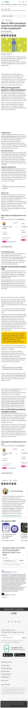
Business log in (5, 677)
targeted (15, 480)
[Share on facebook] (2, 36)
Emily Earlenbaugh (6, 31)
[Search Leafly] (20, 2)
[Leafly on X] (12, 622)
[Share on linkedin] (7, 36)
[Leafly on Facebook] (9, 621)
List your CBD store (6, 668)
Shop (2, 4)
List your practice (6, 674)
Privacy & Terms (5, 684)
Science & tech (9, 20)
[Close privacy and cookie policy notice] (26, 702)
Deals (20, 4)
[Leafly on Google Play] (19, 655)
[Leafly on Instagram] (15, 622)
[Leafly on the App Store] (8, 655)
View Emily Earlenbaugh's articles (11, 515)
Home (2, 9)
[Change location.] (23, 2)
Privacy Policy (17, 564)
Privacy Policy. (16, 642)
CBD (9, 9)
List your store (5, 665)
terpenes (20, 375)
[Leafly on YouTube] (19, 622)
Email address (5, 557)
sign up (21, 560)
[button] (15, 36)
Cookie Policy (15, 704)
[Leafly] (6, 2)
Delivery (15, 4)
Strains (24, 4)
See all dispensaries (6, 246)
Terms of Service (9, 564)
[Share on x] (5, 36)
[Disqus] (14, 587)
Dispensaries (8, 4)
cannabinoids (4, 480)
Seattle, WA (21, 219)
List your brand (5, 671)
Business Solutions (6, 662)
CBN (10, 480)
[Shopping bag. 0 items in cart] (26, 2)
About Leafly (4, 680)
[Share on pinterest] (10, 36)
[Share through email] (12, 36)
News (6, 9)
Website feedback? (14, 609)
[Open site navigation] (2, 2)
